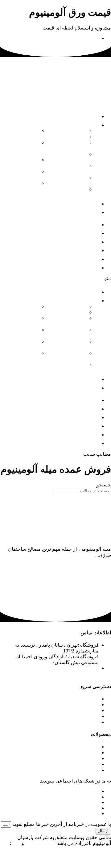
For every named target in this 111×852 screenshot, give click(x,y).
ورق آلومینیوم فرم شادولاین (24, 186)
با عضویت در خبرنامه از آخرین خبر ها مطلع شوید (61, 824)
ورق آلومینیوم (72, 312)
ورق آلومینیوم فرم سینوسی (71, 180)
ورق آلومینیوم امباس (71, 192)
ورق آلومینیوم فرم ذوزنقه (71, 168)
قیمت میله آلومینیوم (90, 543)
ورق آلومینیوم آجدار (24, 133)
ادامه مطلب (98, 560)
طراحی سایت (39, 843)
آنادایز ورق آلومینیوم (75, 145)
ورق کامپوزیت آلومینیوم (23, 174)
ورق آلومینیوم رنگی (71, 157)
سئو (16, 843)
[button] (55, 278)
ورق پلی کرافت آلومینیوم (22, 162)
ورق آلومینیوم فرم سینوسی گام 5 (21, 148)
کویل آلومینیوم (71, 306)
